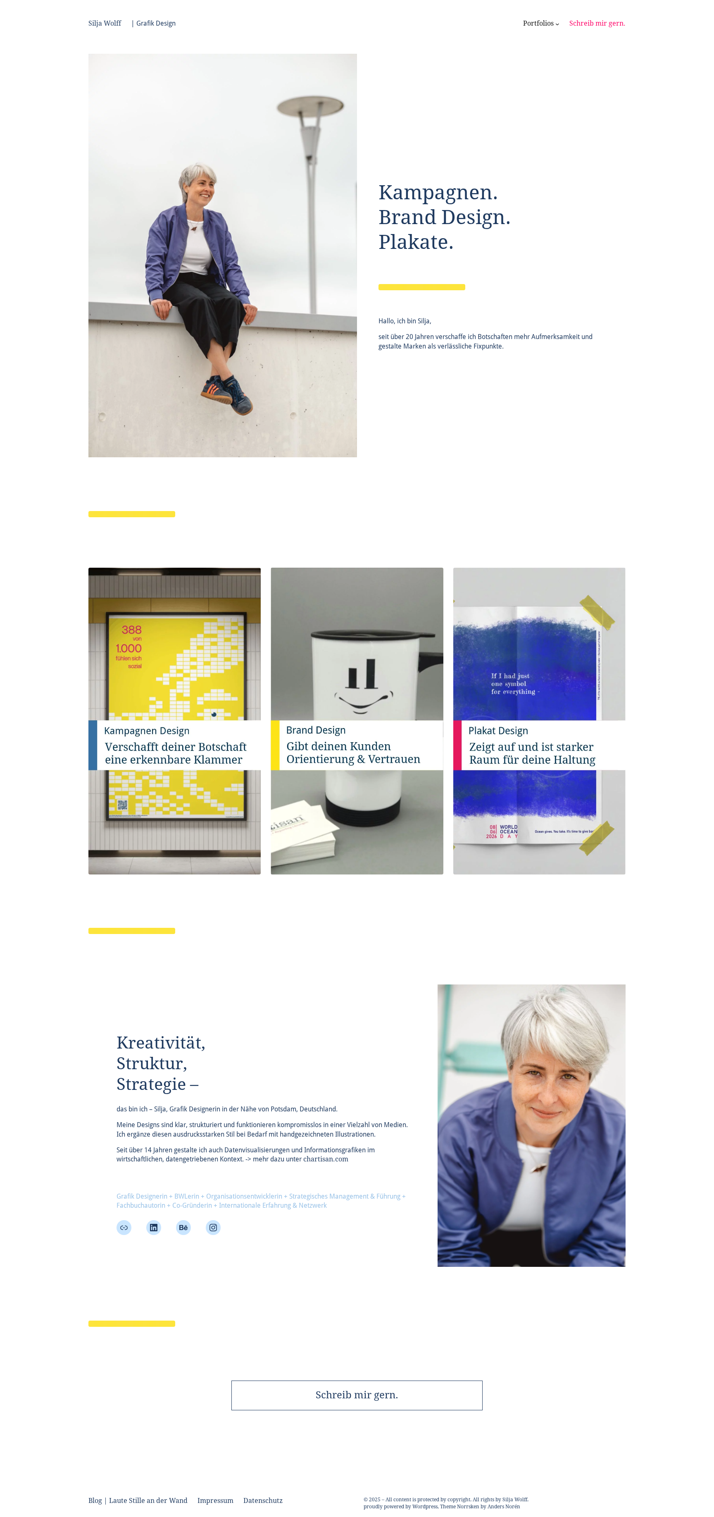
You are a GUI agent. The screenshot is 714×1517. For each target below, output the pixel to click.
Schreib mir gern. (357, 1395)
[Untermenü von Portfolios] (557, 24)
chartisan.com (325, 1159)
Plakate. (416, 242)
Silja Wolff (104, 23)
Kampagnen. (438, 192)
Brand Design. (444, 217)
